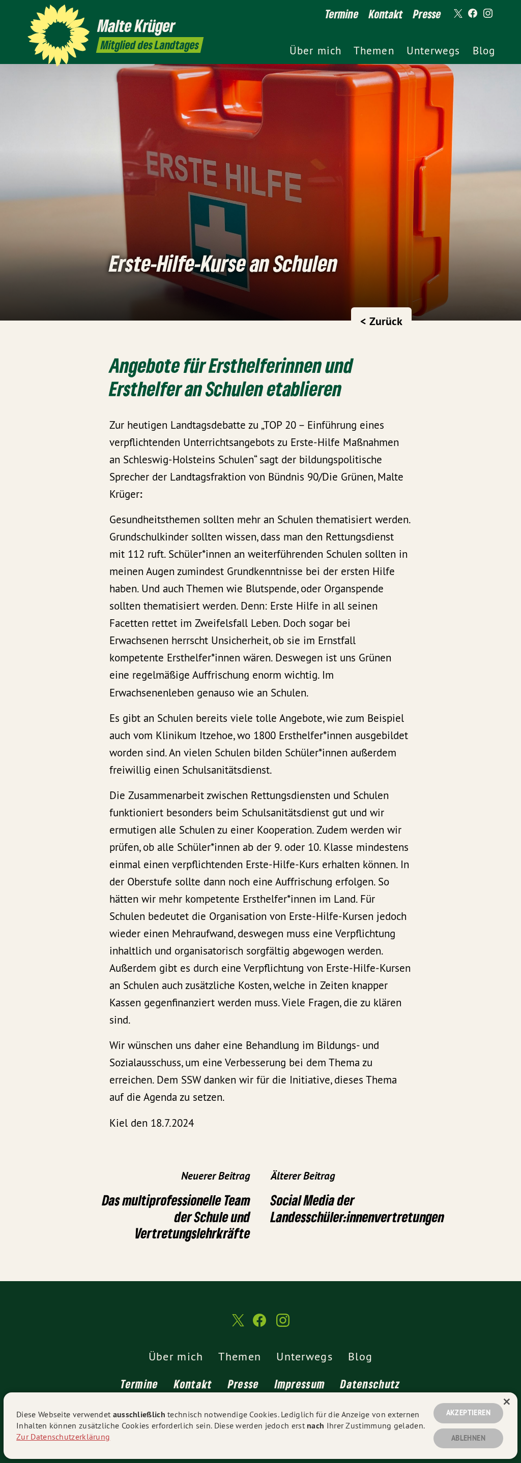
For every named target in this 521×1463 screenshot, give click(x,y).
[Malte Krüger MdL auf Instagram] (488, 14)
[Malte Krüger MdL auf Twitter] (457, 14)
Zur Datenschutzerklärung (63, 1437)
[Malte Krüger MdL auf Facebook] (472, 14)
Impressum (300, 1384)
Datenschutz (370, 1384)
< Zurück (381, 321)
